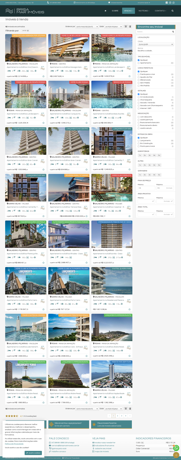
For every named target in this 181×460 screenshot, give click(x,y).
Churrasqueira (156, 100)
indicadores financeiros (104, 446)
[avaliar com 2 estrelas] (9, 416)
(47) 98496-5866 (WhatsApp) (62, 443)
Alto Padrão (156, 86)
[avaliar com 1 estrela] (7, 416)
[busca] (172, 11)
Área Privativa (144, 194)
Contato (160, 11)
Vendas (128, 11)
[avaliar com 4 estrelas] (14, 416)
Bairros (140, 48)
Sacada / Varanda (156, 103)
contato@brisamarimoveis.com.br (65, 446)
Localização (143, 37)
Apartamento (156, 63)
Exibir (102, 26)
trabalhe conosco (58, 451)
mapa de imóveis (102, 451)
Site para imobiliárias (160, 458)
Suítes (140, 161)
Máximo (159, 185)
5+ (159, 155)
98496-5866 (55, 3)
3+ (149, 155)
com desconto (156, 117)
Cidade (140, 41)
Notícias (143, 11)
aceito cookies (34, 453)
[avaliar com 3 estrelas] (12, 416)
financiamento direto (156, 125)
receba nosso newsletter (105, 443)
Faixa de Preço (144, 180)
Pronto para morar (156, 146)
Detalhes (142, 91)
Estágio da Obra (145, 134)
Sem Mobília (156, 83)
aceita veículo (156, 128)
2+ (145, 155)
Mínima (141, 198)
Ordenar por (70, 26)
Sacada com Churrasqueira (156, 105)
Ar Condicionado (156, 97)
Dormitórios (143, 151)
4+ (154, 155)
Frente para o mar (156, 74)
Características (145, 68)
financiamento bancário (156, 122)
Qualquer (144, 60)
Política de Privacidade (72, 458)
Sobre (115, 11)
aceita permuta (156, 120)
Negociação (143, 113)
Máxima (159, 198)
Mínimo (140, 185)
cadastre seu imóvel (103, 449)
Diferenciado (156, 80)
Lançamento (156, 140)
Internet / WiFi (156, 108)
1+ (140, 155)
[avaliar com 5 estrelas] (17, 416)
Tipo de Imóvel (144, 57)
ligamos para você (58, 449)
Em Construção (156, 143)
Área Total (143, 207)
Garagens (142, 171)
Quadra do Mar (156, 77)
